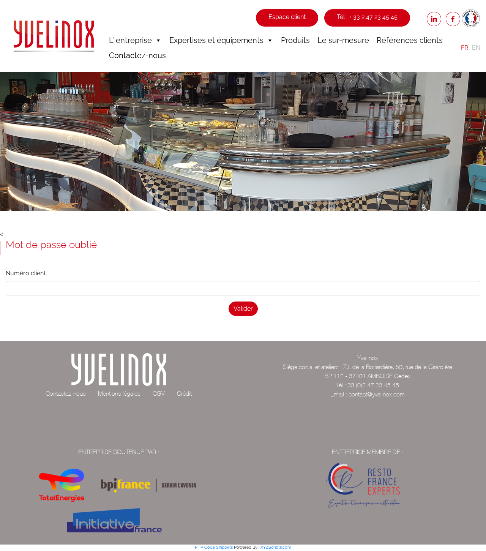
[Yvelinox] (53, 36)
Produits (295, 40)
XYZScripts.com (275, 547)
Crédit (184, 393)
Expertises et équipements (216, 40)
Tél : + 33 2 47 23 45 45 (367, 17)
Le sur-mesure (343, 40)
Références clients (410, 40)
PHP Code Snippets (214, 547)
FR (464, 47)
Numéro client (26, 273)
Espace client (287, 17)
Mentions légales (119, 393)
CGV (159, 393)
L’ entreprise (130, 40)
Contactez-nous (137, 55)
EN (476, 47)
